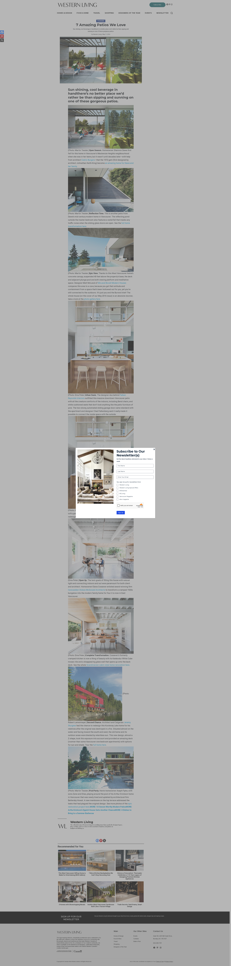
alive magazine (124, 499)
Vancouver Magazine (126, 496)
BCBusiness (123, 490)
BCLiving (122, 493)
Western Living (124, 485)
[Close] (154, 449)
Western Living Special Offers (128, 488)
